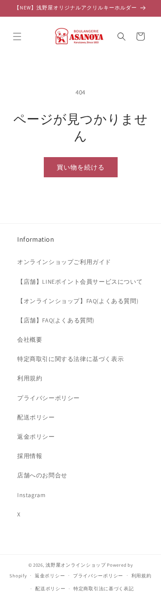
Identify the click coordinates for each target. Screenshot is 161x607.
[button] (17, 36)
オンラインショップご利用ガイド (64, 262)
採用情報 (29, 456)
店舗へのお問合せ (42, 475)
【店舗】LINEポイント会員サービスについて (80, 281)
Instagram (31, 495)
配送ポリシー (36, 417)
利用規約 (29, 378)
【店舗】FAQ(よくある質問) (55, 320)
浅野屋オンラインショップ (76, 565)
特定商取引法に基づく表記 (103, 589)
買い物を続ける (81, 167)
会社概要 (29, 339)
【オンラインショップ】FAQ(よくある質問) (77, 301)
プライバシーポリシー (48, 398)
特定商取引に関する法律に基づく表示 (70, 359)
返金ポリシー (36, 436)
